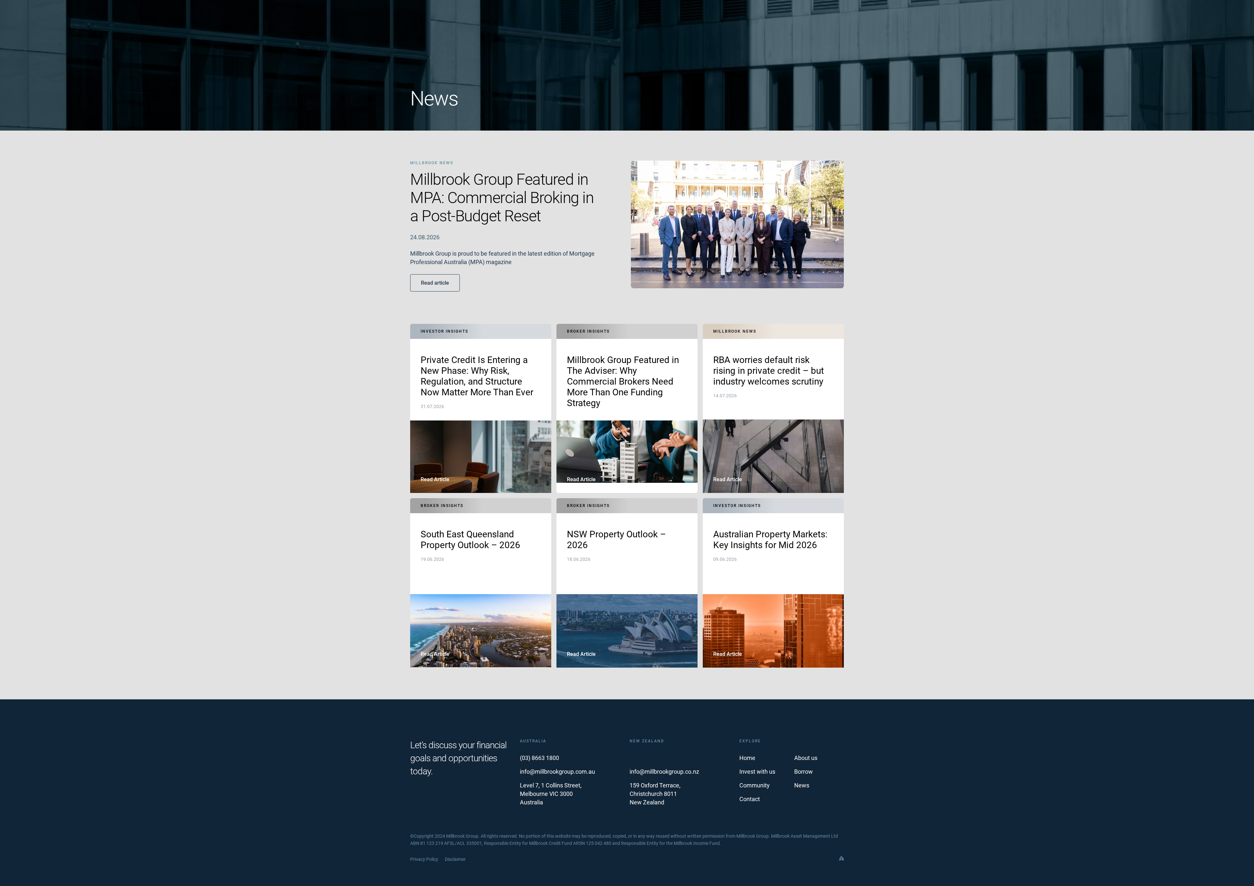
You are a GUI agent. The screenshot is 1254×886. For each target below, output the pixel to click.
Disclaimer (455, 859)
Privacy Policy (424, 859)
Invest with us (757, 771)
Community (754, 785)
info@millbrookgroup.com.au (557, 771)
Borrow (803, 771)
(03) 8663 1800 (539, 757)
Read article (435, 283)
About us (805, 757)
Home (747, 757)
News (801, 785)
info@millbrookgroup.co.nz (664, 771)
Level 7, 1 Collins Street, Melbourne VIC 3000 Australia (551, 794)
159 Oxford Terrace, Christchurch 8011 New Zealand (655, 794)
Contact (749, 799)
